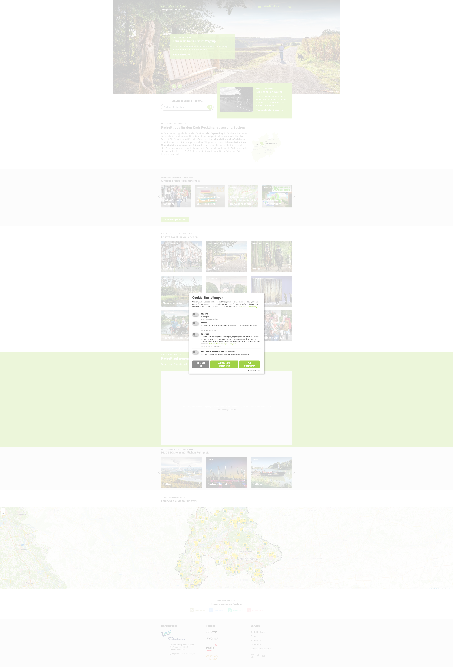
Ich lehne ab (201, 364)
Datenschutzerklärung (248, 306)
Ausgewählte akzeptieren (224, 364)
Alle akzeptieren (249, 364)
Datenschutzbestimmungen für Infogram (222, 344)
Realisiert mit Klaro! (254, 370)
